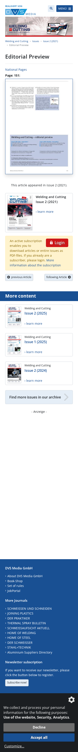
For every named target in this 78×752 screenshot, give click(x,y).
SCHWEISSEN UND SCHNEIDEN (29, 608)
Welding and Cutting (16, 41)
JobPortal (13, 591)
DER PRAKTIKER (18, 618)
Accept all (39, 737)
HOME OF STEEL (19, 638)
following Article (57, 277)
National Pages (16, 69)
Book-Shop (15, 581)
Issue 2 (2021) (50, 41)
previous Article (20, 277)
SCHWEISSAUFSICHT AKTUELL (28, 628)
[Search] (51, 8)
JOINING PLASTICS (20, 613)
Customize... (14, 746)
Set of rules (15, 586)
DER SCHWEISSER (19, 643)
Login (59, 242)
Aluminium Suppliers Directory (29, 652)
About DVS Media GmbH (24, 576)
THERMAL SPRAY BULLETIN (26, 623)
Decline (39, 727)
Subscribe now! (17, 682)
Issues (35, 41)
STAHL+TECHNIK (19, 647)
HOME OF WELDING (21, 633)
